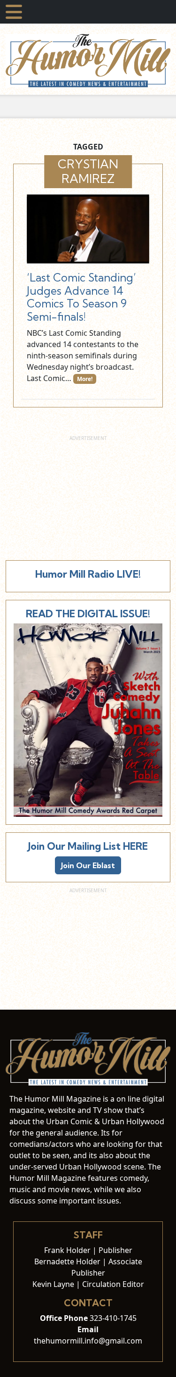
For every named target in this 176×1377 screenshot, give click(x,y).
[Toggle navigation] (14, 11)
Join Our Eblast (88, 865)
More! (84, 379)
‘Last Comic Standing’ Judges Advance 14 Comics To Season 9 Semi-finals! (81, 297)
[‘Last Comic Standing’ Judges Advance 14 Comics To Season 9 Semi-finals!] (88, 229)
